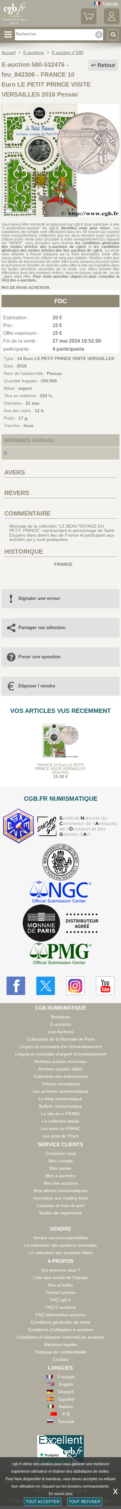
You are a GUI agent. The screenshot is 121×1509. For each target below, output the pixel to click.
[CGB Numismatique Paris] (15, 24)
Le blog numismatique (60, 1098)
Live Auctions (61, 1031)
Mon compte (60, 1160)
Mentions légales (60, 1344)
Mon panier (60, 1168)
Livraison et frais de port (60, 1205)
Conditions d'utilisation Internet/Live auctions (60, 1337)
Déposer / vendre (36, 685)
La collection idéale (60, 1121)
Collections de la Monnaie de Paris (61, 1039)
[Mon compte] (111, 22)
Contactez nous (60, 1153)
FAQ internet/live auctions (60, 1314)
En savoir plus (61, 1494)
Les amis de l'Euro (61, 1135)
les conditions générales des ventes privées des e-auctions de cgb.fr (60, 245)
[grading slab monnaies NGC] (60, 892)
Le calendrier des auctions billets (61, 1252)
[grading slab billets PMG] (60, 954)
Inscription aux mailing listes (60, 1198)
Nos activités (60, 1284)
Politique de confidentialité (60, 1351)
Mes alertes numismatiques (60, 1190)
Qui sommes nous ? (60, 1270)
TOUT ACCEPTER (43, 1501)
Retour (106, 65)
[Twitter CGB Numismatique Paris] (45, 985)
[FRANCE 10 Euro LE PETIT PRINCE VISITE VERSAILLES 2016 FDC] (60, 215)
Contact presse (60, 1292)
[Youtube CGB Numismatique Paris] (105, 985)
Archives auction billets (60, 1068)
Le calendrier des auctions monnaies (61, 1245)
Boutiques (60, 1016)
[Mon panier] (88, 22)
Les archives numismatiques (60, 1091)
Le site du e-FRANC (60, 1113)
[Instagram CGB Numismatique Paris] (75, 985)
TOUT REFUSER (84, 1501)
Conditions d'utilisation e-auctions (60, 1329)
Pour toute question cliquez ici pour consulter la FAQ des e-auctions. (60, 278)
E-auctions (60, 1024)
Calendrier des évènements (61, 1076)
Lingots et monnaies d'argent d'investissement (60, 1054)
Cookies (61, 1359)
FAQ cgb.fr (60, 1299)
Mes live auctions (61, 1183)
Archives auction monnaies (60, 1061)
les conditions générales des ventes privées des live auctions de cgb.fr (60, 249)
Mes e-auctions (61, 1175)
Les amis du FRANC (61, 1128)
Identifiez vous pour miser (85, 228)
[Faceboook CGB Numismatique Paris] (16, 985)
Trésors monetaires (61, 1083)
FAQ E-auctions (60, 1307)
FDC (60, 301)
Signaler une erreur (39, 598)
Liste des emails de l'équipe (61, 1277)
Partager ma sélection (41, 627)
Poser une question (39, 656)
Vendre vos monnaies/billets (60, 1237)
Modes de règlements (60, 1212)
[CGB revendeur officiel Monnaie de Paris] (60, 923)
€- (6, 453)
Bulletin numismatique (60, 1106)
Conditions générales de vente (61, 1322)
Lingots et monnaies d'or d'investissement (61, 1046)
